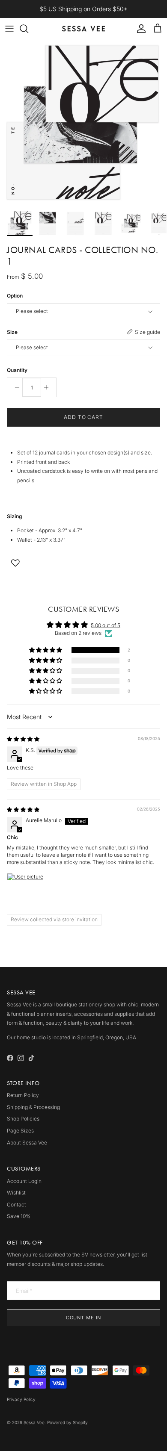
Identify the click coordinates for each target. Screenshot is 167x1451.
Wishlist (16, 1192)
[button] (46, 650)
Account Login (24, 1181)
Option (15, 295)
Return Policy (23, 1095)
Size (12, 332)
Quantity (17, 370)
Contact (16, 1204)
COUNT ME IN (83, 1318)
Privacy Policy (21, 1399)
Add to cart (84, 417)
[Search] (28, 28)
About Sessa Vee (27, 1142)
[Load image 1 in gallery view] (83, 122)
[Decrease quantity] (14, 387)
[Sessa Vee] (83, 28)
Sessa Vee (34, 1422)
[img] (23, 739)
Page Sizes (20, 1130)
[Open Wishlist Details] (15, 563)
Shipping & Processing (33, 1107)
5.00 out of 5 (105, 625)
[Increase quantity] (48, 387)
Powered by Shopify (67, 1422)
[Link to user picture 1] (27, 893)
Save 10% (18, 1216)
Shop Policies (23, 1118)
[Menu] (9, 28)
